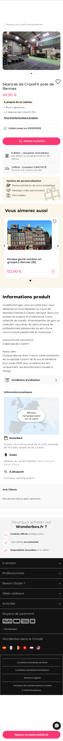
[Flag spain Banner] (3, 648)
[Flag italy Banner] (10, 648)
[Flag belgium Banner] (17, 648)
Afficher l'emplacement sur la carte (31, 416)
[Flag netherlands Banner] (30, 648)
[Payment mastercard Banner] (32, 622)
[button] (5, 246)
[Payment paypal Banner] (6, 622)
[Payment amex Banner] (25, 622)
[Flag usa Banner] (37, 648)
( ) (31, 734)
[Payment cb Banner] (16, 622)
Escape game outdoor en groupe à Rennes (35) (24, 261)
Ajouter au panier (34, 141)
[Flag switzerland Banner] (24, 648)
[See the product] (53, 271)
